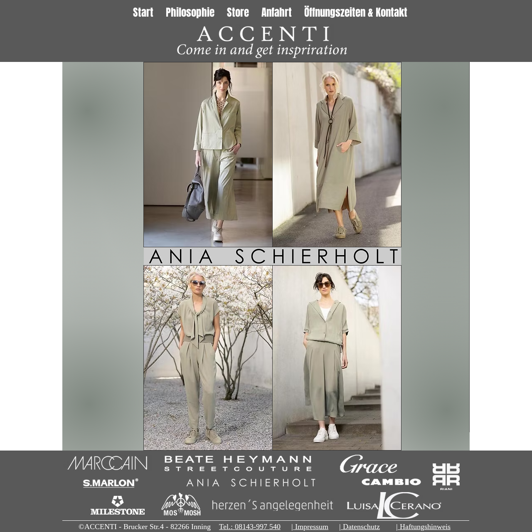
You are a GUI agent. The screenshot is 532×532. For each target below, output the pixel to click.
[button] (336, 154)
